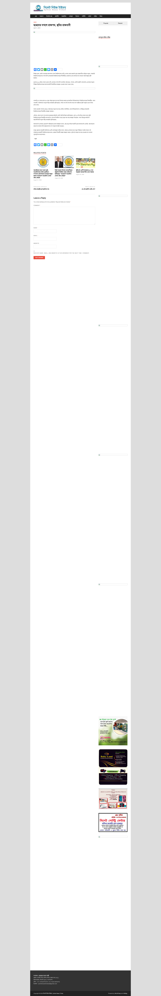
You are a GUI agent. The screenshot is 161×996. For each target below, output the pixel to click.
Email (36, 235)
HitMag (125, 993)
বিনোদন (77, 16)
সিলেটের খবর (49, 16)
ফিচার (101, 16)
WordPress (118, 993)
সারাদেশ (41, 16)
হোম (36, 16)
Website (36, 243)
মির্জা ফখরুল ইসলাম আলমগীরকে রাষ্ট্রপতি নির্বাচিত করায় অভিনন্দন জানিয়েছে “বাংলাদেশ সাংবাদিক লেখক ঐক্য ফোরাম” (63, 173)
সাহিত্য (95, 16)
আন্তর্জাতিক (63, 16)
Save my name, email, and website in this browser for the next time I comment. (61, 253)
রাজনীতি (57, 16)
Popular (105, 23)
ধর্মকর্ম (89, 16)
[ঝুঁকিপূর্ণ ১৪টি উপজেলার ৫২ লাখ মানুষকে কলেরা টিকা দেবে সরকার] (85, 162)
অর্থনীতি (83, 16)
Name (36, 228)
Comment (37, 205)
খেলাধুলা (71, 16)
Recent (120, 23)
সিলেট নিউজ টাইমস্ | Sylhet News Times (53, 993)
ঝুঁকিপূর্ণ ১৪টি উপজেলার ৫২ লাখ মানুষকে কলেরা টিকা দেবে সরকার (85, 171)
